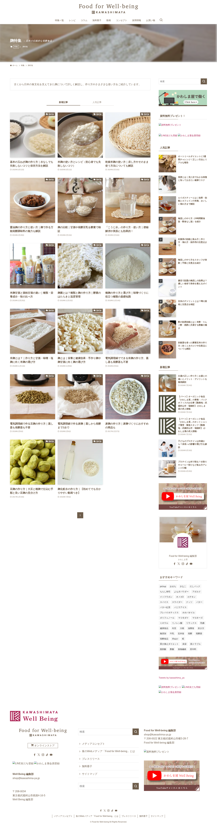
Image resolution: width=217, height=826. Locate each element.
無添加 (163, 633)
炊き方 (201, 628)
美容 (184, 644)
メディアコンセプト (93, 743)
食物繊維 (182, 649)
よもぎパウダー (181, 591)
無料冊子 (87, 766)
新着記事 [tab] (63, 102)
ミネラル (164, 623)
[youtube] (191, 563)
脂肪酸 (163, 649)
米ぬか (175, 639)
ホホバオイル (188, 612)
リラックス (191, 623)
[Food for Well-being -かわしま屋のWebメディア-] (108, 9)
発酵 (190, 633)
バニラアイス (180, 607)
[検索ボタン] (161, 20)
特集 (16, 47)
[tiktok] (187, 563)
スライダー (177, 602)
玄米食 (181, 633)
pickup (163, 586)
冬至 (174, 628)
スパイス (164, 602)
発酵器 (199, 633)
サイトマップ (89, 774)
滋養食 (191, 628)
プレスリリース (91, 758)
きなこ (183, 586)
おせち (173, 586)
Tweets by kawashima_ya (171, 677)
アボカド (196, 591)
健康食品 (164, 628)
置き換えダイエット (169, 644)
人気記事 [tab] (97, 102)
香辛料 (193, 649)
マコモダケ (183, 618)
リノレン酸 (177, 623)
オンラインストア (44, 745)
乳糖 (202, 623)
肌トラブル (195, 644)
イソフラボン (166, 597)
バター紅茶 (165, 607)
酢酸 (172, 649)
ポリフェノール (167, 618)
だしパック (195, 586)
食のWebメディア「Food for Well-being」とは (108, 751)
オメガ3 (179, 597)
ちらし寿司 (165, 591)
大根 (182, 628)
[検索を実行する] (204, 81)
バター (199, 602)
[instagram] (182, 563)
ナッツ (189, 602)
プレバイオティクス (169, 612)
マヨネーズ (197, 618)
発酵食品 (164, 639)
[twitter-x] (178, 563)
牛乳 (172, 633)
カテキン (191, 597)
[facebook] (174, 563)
